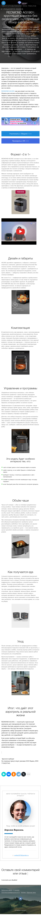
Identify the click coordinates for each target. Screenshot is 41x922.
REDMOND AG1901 (8, 91)
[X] (23, 774)
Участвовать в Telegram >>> (20, 133)
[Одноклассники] (13, 774)
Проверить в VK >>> (20, 141)
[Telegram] (18, 774)
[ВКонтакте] (8, 774)
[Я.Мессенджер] (3, 774)
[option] (20, 31)
